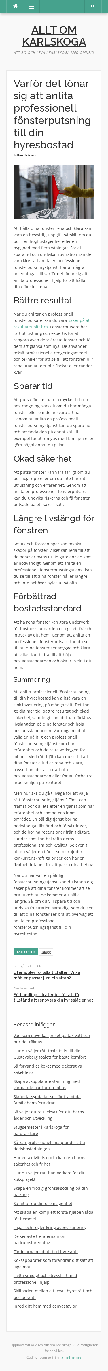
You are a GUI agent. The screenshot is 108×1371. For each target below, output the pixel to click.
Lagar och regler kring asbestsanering (50, 1227)
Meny (28, 6)
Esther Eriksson (25, 155)
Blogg (46, 951)
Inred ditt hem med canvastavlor (45, 1306)
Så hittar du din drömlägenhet (43, 1203)
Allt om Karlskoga (54, 36)
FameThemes (71, 1357)
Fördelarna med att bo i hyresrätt (46, 1251)
